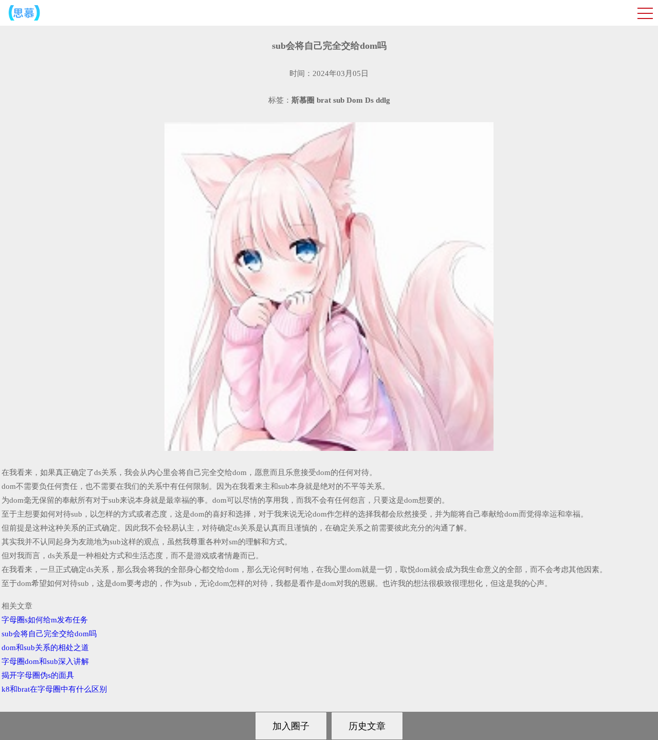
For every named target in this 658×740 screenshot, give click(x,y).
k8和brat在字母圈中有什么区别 (54, 689)
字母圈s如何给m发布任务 (45, 620)
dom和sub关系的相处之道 (45, 647)
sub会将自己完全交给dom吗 (49, 634)
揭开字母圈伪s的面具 (38, 675)
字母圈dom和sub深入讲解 (45, 661)
